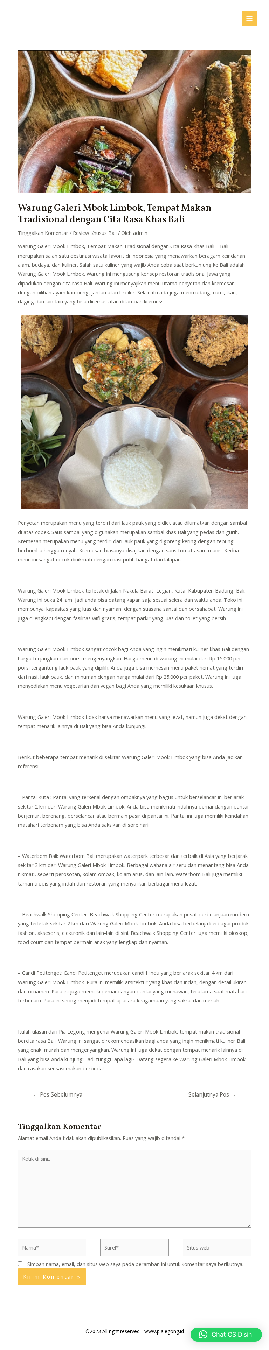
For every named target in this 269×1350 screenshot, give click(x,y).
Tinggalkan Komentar (43, 232)
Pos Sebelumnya (57, 1094)
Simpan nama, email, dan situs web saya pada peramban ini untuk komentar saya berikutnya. (135, 1263)
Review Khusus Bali (95, 232)
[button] (226, 1335)
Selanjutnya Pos (212, 1094)
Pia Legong (72, 1031)
